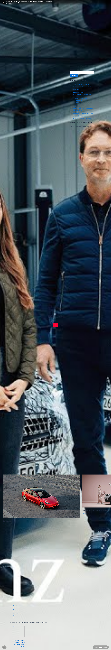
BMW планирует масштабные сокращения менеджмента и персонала (82, 100)
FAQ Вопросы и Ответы (20, 606)
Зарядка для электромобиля (21, 610)
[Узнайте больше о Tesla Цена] (41, 517)
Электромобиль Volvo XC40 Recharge (96, 511)
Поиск (71, 69)
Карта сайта (16, 608)
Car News (5, 524)
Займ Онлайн (17, 614)
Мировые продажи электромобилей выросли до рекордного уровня (82, 94)
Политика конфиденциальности (22, 618)
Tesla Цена (7, 521)
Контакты (16, 612)
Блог (14, 616)
